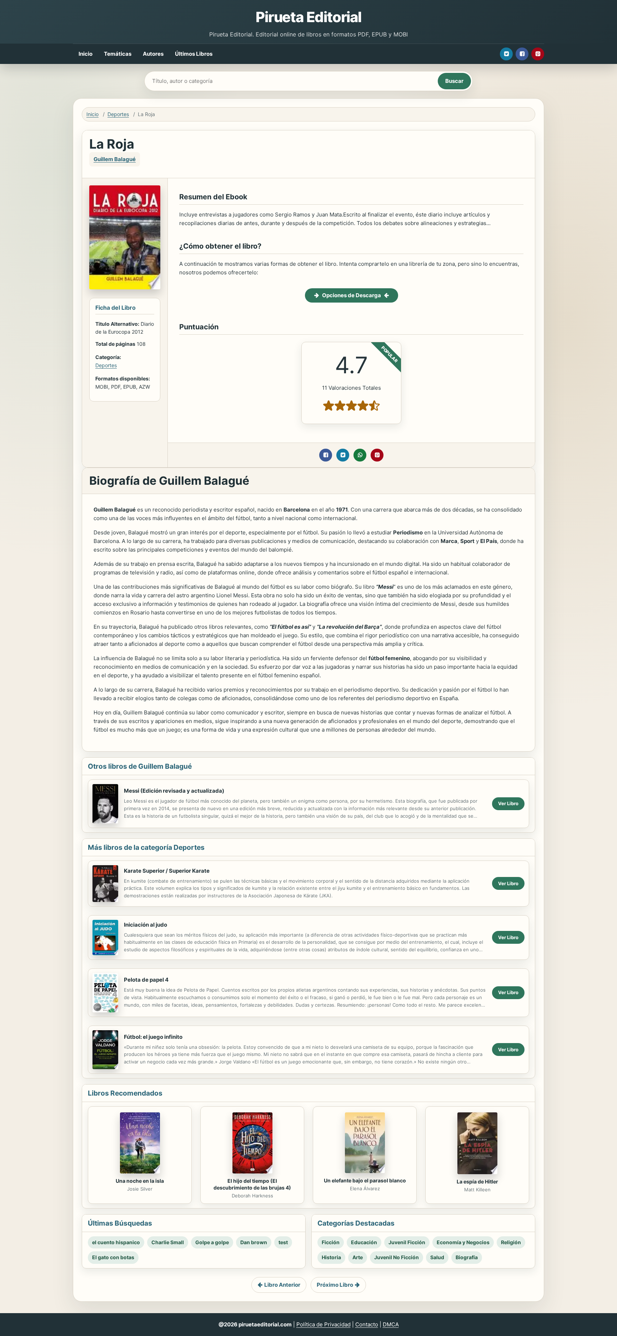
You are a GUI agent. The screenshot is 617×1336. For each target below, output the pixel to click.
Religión (511, 1242)
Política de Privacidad (323, 1324)
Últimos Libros (193, 53)
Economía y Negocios (463, 1242)
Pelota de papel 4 (146, 979)
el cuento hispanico (116, 1242)
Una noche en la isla (140, 1181)
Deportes (118, 114)
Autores (153, 53)
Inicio (85, 53)
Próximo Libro (335, 1284)
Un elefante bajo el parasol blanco (365, 1180)
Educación (364, 1242)
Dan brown (253, 1242)
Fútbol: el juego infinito (153, 1036)
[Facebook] (522, 54)
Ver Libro (508, 803)
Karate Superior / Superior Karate (167, 870)
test (283, 1242)
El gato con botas (113, 1257)
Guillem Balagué (115, 159)
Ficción (331, 1242)
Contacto (366, 1324)
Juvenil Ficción (406, 1242)
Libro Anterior (282, 1284)
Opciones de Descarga (351, 295)
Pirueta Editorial (308, 17)
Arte (357, 1257)
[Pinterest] (537, 54)
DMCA (391, 1324)
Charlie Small (167, 1242)
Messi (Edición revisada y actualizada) (174, 790)
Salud (437, 1257)
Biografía (467, 1257)
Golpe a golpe (212, 1242)
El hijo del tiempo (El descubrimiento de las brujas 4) (252, 1184)
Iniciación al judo (145, 924)
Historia (331, 1257)
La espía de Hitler (477, 1181)
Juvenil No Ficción (396, 1257)
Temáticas (117, 53)
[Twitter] (506, 54)
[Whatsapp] (359, 455)
